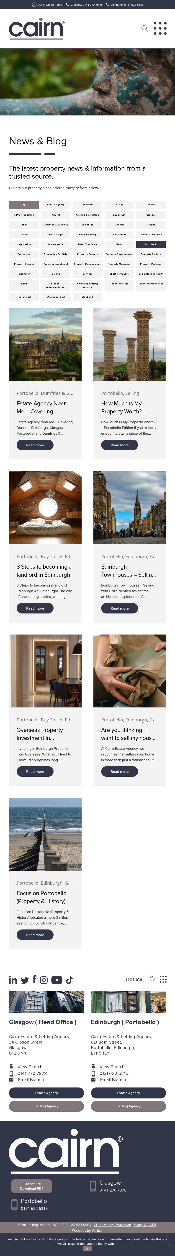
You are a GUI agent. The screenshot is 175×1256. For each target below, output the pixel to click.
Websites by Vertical (87, 1231)
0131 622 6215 (114, 1073)
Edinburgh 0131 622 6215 (127, 4)
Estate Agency (46, 1093)
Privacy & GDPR (144, 1225)
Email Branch (31, 1079)
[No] (169, 1245)
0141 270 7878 (32, 1073)
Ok (87, 1249)
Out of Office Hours (50, 4)
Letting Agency (47, 1106)
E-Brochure (32, 1186)
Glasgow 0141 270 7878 (86, 4)
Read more (35, 445)
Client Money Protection (112, 1225)
